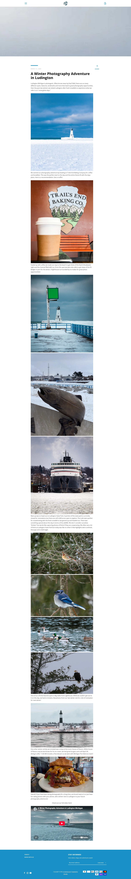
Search (27, 854)
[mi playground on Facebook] (24, 873)
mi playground (67, 872)
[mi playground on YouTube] (30, 873)
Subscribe (101, 862)
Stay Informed (74, 855)
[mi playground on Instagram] (27, 873)
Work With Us (29, 857)
